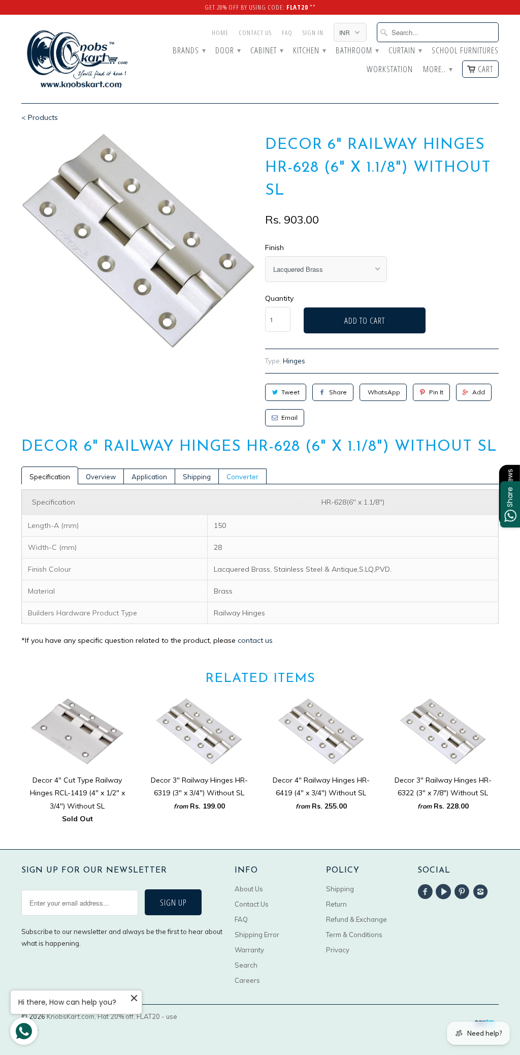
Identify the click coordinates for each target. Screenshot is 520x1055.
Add (478, 392)
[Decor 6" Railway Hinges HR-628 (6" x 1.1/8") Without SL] (138, 241)
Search (246, 965)
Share (338, 392)
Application (149, 477)
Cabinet (266, 51)
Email (289, 417)
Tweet (290, 392)
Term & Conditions (354, 934)
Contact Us (255, 32)
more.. (437, 70)
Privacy (337, 950)
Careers (247, 980)
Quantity (279, 298)
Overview (101, 477)
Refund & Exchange (356, 919)
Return (336, 904)
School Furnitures (465, 51)
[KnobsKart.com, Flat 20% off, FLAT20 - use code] (77, 59)
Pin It (436, 392)
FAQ (287, 32)
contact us (255, 640)
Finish (274, 247)
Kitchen (309, 51)
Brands (189, 51)
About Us (249, 889)
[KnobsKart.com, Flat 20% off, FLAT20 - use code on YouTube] (445, 891)
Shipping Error (257, 934)
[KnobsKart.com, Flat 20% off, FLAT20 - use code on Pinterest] (463, 891)
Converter (242, 477)
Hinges (294, 361)
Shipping (197, 477)
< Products (39, 117)
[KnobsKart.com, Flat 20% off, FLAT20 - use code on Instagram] (482, 891)
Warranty (249, 950)
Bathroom (357, 51)
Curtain (404, 51)
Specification (49, 477)
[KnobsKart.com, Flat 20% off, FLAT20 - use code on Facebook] (426, 891)
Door (227, 51)
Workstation (390, 70)
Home (220, 32)
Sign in (313, 32)
